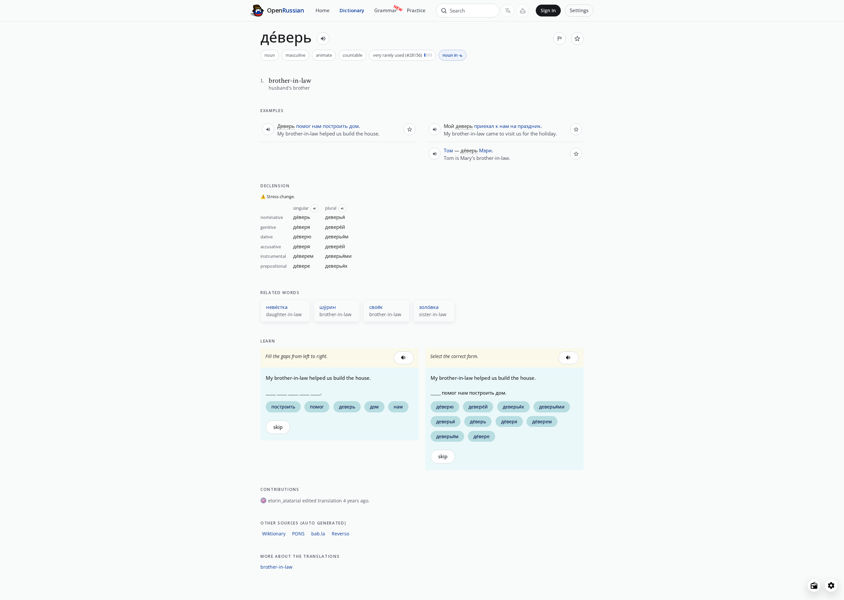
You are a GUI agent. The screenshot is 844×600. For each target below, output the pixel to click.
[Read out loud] (323, 38)
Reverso (340, 533)
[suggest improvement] (559, 38)
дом (354, 126)
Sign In (548, 11)
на (513, 126)
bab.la (318, 533)
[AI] (522, 10)
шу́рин (327, 307)
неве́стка (276, 307)
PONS (298, 533)
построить (335, 126)
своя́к (376, 307)
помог (303, 126)
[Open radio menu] (814, 585)
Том (448, 150)
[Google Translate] (507, 10)
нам (316, 126)
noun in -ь (452, 55)
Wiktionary (274, 533)
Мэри (485, 150)
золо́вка (428, 307)
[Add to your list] (577, 38)
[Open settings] (831, 585)
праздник (529, 126)
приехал (484, 126)
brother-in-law (276, 567)
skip (278, 427)
